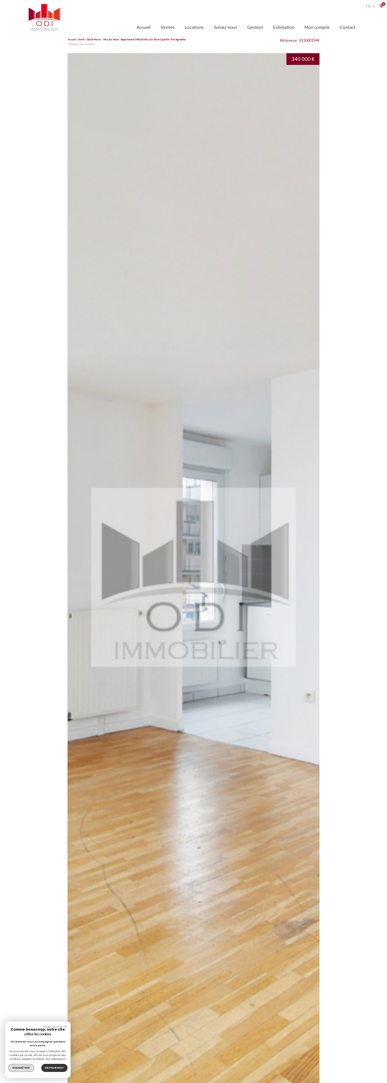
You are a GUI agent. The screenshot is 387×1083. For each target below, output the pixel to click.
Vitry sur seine (111, 39)
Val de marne (94, 39)
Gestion (255, 27)
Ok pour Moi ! (54, 1068)
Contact (348, 27)
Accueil (143, 27)
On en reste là (52, 1026)
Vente (81, 39)
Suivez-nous (225, 27)
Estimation (283, 27)
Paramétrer (21, 1068)
